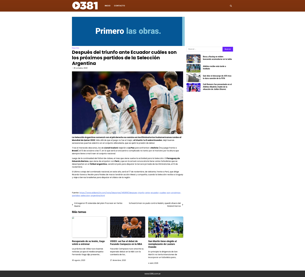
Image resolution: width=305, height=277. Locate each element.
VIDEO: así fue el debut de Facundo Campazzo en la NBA (126, 242)
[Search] (231, 6)
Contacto (119, 5)
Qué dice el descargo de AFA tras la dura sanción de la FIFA (217, 77)
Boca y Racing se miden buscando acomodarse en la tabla (217, 58)
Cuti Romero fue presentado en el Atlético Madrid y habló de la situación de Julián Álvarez (217, 86)
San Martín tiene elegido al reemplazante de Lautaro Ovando (162, 244)
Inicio (107, 5)
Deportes (75, 48)
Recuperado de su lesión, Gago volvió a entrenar (88, 242)
